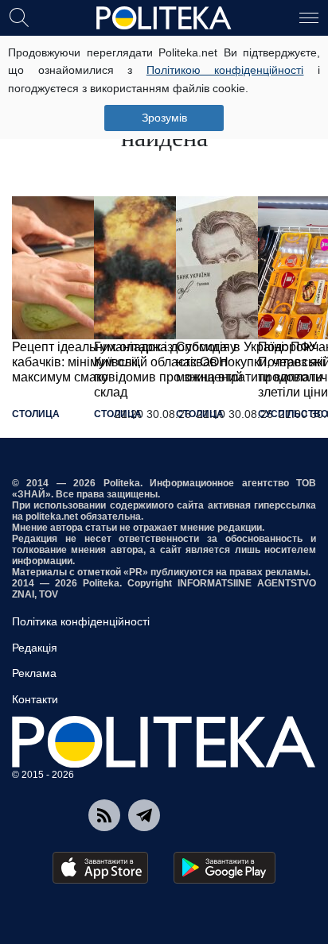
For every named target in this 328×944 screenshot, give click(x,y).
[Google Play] (224, 867)
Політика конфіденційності (81, 621)
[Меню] (308, 16)
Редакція (34, 647)
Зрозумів (164, 117)
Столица (36, 414)
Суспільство (293, 414)
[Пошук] (19, 16)
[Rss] (104, 815)
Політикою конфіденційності (225, 70)
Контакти (35, 699)
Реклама (34, 673)
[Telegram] (144, 815)
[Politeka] (164, 18)
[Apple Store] (100, 867)
